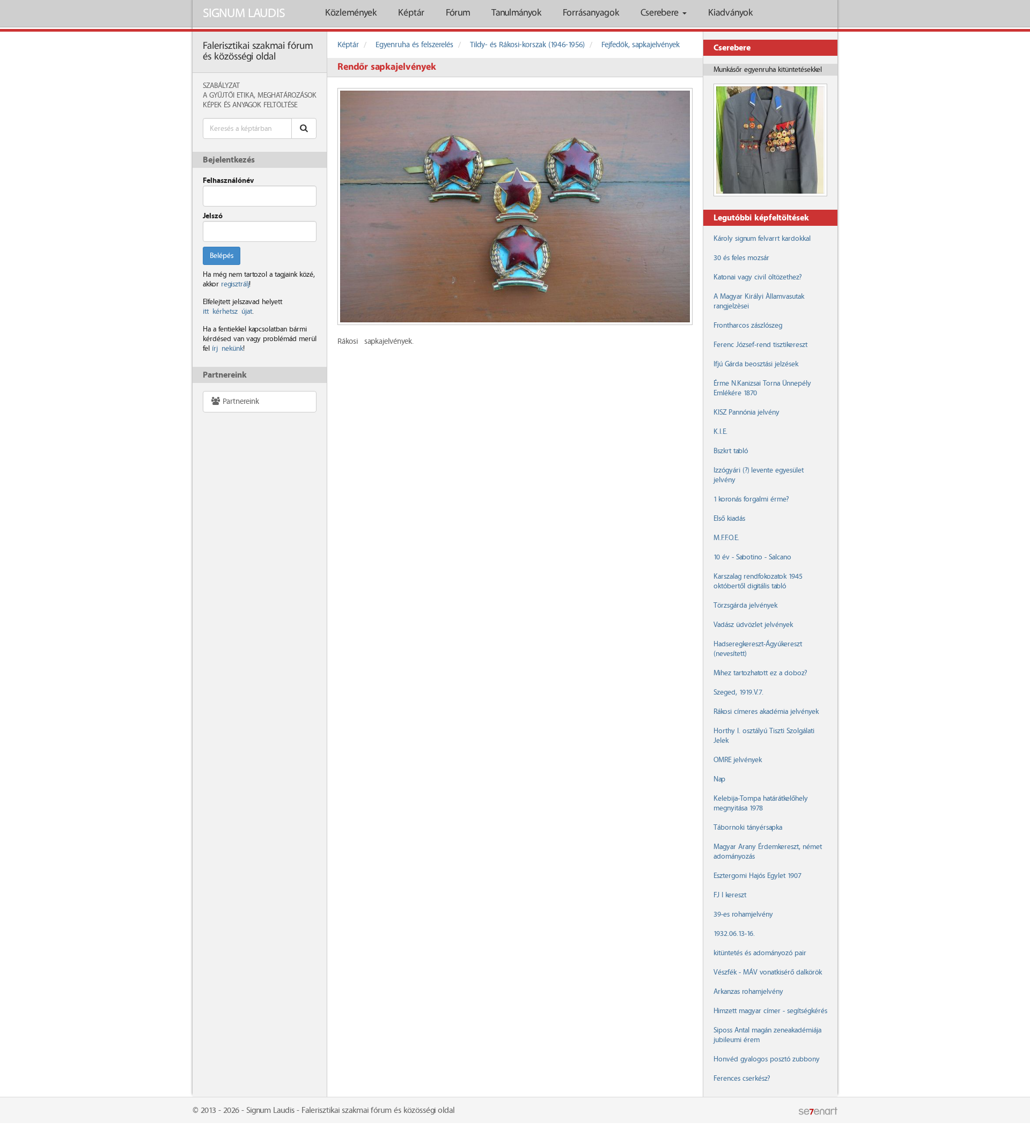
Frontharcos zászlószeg (747, 325)
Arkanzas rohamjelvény (748, 991)
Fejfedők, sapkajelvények (640, 45)
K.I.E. (720, 431)
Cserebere (661, 13)
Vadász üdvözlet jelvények (753, 625)
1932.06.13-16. (734, 933)
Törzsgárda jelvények (745, 605)
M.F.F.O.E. (726, 538)
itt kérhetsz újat (227, 311)
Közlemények (351, 13)
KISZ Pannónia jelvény (746, 412)
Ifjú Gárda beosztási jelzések (755, 364)
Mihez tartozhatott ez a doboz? (760, 673)
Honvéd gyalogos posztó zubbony (766, 1059)
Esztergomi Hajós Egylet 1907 (757, 876)
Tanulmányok (516, 13)
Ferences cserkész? (741, 1078)
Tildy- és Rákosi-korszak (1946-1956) (527, 45)
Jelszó (213, 216)
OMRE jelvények (737, 760)
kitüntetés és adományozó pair (759, 953)
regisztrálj (235, 284)
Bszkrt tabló (730, 451)
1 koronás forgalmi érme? (751, 499)
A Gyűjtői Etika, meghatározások (260, 95)
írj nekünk (227, 348)
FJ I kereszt (729, 895)
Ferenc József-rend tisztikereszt (760, 345)
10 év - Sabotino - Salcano (752, 557)
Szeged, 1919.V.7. (738, 692)
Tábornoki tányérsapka (747, 827)
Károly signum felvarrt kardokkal (762, 238)
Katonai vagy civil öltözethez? (757, 277)
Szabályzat (221, 86)
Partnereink (239, 401)
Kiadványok (730, 13)
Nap (719, 779)
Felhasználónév (228, 180)
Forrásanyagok (591, 13)
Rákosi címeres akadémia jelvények (766, 711)
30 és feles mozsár (741, 258)
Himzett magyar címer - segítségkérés (770, 1011)
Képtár (411, 13)
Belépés (221, 256)
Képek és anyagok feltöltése (250, 105)
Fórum (458, 13)
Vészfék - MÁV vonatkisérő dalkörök (767, 972)
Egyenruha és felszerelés (414, 45)
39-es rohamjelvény (743, 914)
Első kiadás (729, 518)
